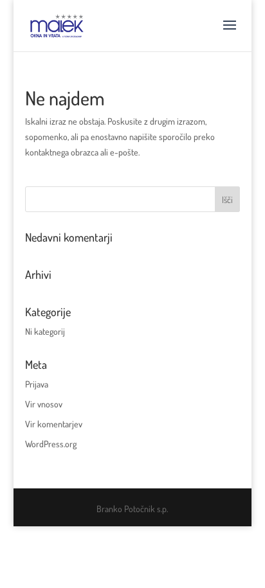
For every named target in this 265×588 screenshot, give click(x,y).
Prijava (36, 384)
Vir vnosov (43, 403)
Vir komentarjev (53, 423)
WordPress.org (51, 443)
